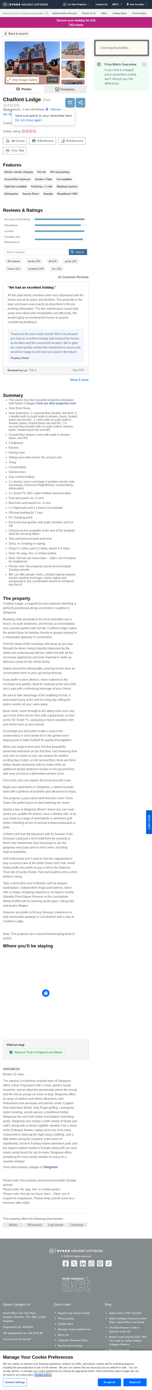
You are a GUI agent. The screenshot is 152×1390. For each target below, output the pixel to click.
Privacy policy (66, 1318)
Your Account (136, 4)
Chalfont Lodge (22, 99)
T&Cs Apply (76, 24)
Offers (104, 13)
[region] (76, 1370)
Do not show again (28, 120)
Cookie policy (65, 1323)
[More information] (144, 64)
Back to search (18, 33)
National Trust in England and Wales (38, 1052)
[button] (10, 63)
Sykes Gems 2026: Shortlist (125, 1313)
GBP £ (115, 4)
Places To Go (89, 13)
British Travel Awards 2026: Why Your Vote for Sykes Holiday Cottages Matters (128, 1340)
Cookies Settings (15, 1382)
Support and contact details (74, 1313)
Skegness (50, 1167)
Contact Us (102, 4)
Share (80, 103)
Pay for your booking (70, 1345)
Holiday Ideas (120, 13)
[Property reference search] (46, 13)
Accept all (109, 1382)
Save (70, 103)
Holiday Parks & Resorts (64, 13)
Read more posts (119, 1349)
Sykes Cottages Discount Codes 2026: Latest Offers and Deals (128, 1320)
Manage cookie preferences (74, 1329)
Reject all (135, 1382)
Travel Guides (139, 13)
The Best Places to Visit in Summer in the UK (124, 1329)
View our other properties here (56, 403)
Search (80, 252)
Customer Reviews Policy (72, 1340)
